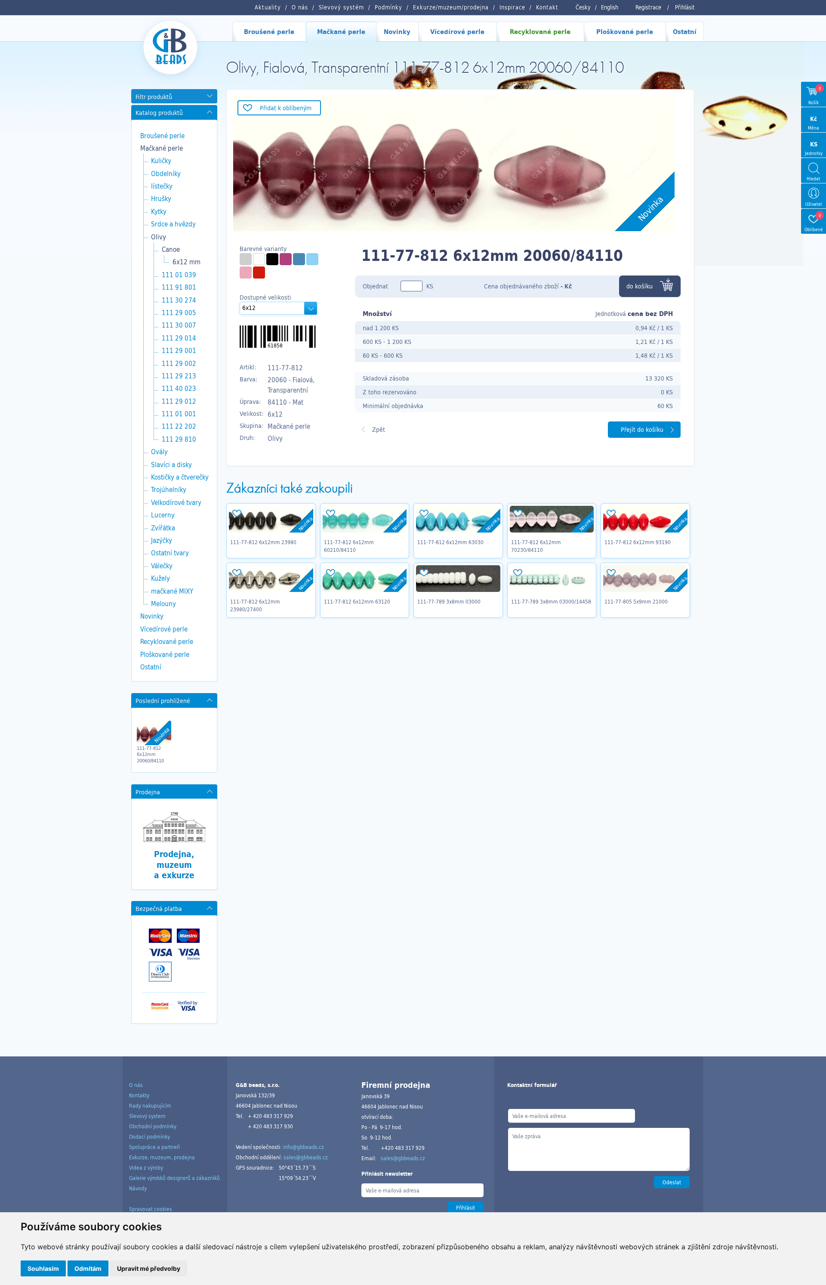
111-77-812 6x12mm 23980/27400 (255, 605)
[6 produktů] (312, 259)
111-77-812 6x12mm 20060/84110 (150, 754)
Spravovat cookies (150, 1209)
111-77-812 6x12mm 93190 (637, 542)
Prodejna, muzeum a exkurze (174, 865)
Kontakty (139, 1095)
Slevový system (147, 1116)
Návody (138, 1188)
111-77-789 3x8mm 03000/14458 (551, 601)
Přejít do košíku (642, 429)
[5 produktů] (246, 259)
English (609, 7)
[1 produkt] (246, 272)
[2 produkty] (272, 259)
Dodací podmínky (149, 1136)
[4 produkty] (286, 259)
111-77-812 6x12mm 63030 (450, 542)
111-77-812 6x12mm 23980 (263, 542)
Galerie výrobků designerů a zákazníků (174, 1178)
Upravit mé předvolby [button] (148, 1268)
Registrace (648, 7)
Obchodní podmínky (152, 1126)
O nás (136, 1085)
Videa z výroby (146, 1167)
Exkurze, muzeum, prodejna (162, 1157)
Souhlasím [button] (43, 1268)
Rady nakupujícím (150, 1105)
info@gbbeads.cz (303, 1147)
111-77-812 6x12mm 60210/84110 (349, 546)
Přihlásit (685, 7)
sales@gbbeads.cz (306, 1157)
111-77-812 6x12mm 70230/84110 (536, 546)
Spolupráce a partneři (154, 1147)
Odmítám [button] (88, 1268)
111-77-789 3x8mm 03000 (449, 601)
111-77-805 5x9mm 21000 (636, 601)
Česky (583, 7)
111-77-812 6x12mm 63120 (357, 601)
